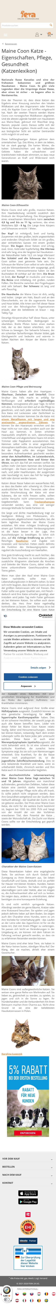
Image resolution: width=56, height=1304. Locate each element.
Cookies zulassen (28, 677)
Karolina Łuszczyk (12, 1053)
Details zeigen (38, 667)
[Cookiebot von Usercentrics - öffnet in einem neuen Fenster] (39, 616)
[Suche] (51, 25)
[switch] (7, 1299)
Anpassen (26, 686)
